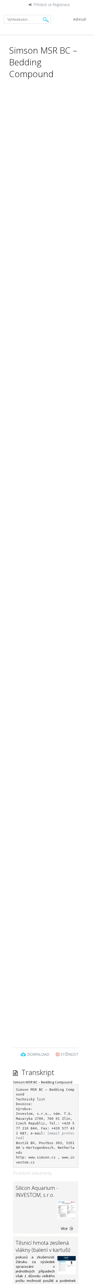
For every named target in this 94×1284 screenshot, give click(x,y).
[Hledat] (45, 19)
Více (65, 1228)
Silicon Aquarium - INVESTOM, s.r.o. (37, 1191)
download (38, 1054)
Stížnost (69, 1054)
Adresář (79, 19)
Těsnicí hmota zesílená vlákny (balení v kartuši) (43, 1246)
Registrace (61, 5)
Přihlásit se (43, 5)
